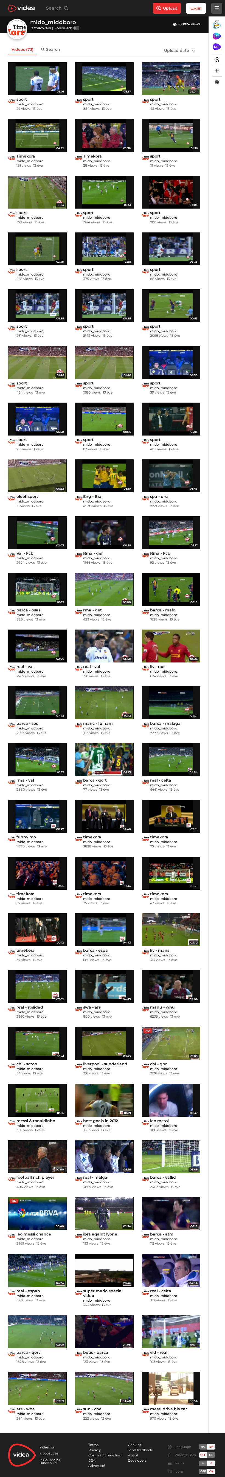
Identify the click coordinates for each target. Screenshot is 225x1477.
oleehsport (27, 496)
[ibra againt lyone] (104, 1213)
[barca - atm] (171, 1213)
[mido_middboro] (11, 100)
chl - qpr (158, 1064)
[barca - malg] (171, 589)
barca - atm (161, 1234)
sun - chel (93, 1408)
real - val (24, 666)
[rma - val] (37, 759)
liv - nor (157, 666)
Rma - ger (93, 553)
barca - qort (95, 780)
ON (211, 1455)
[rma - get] (104, 589)
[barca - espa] (104, 929)
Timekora (25, 156)
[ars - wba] (37, 1388)
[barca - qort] (104, 759)
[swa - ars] (104, 986)
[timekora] (104, 816)
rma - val (25, 780)
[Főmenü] (216, 8)
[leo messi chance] (37, 1213)
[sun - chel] (104, 1388)
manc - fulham (98, 723)
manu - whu (162, 1007)
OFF (203, 1471)
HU (203, 1446)
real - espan (28, 1290)
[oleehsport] (37, 475)
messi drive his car (168, 1408)
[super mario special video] (104, 1270)
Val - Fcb (24, 553)
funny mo (26, 837)
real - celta (160, 780)
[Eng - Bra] (104, 475)
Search (53, 49)
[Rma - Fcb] (171, 532)
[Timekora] (37, 135)
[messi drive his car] (171, 1388)
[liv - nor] (171, 646)
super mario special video (103, 1293)
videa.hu (47, 1447)
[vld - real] (171, 1331)
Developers (137, 1460)
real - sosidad (29, 1007)
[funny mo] (37, 816)
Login (196, 8)
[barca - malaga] (171, 702)
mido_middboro (30, 104)
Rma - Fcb (160, 553)
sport (21, 99)
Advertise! (96, 1466)
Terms (93, 1445)
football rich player (35, 1177)
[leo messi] (171, 1100)
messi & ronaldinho (35, 1120)
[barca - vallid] (171, 1156)
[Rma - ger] (104, 532)
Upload (170, 8)
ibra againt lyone (100, 1234)
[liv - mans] (171, 929)
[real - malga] (104, 1156)
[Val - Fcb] (37, 532)
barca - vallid (163, 1177)
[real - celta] (171, 759)
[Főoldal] (21, 8)
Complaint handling (104, 1455)
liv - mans (159, 950)
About (133, 1455)
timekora (92, 837)
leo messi (159, 1120)
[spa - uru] (171, 475)
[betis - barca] (104, 1331)
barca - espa (95, 950)
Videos (22, 49)
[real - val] (37, 646)
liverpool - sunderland (105, 1064)
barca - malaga (165, 723)
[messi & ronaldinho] (37, 1100)
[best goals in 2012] (104, 1100)
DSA (91, 1460)
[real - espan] (37, 1270)
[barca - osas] (37, 589)
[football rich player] (37, 1156)
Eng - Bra (92, 496)
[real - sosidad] (37, 986)
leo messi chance (33, 1234)
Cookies (134, 1445)
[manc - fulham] (104, 702)
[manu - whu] (171, 986)
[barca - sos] (37, 702)
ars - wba (25, 1408)
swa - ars (92, 1007)
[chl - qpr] (171, 1043)
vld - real (158, 1352)
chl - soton (26, 1064)
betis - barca (95, 1352)
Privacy (94, 1450)
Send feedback (140, 1450)
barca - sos (27, 723)
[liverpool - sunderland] (104, 1043)
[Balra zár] (203, 1463)
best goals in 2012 (100, 1120)
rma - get (92, 610)
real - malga (95, 1177)
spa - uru (159, 496)
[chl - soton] (37, 1043)
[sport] (37, 78)
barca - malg (163, 610)
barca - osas (28, 610)
